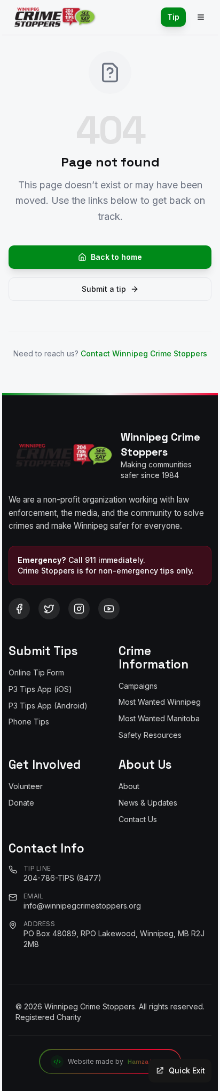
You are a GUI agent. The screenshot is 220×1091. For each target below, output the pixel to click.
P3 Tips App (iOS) (40, 689)
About (129, 786)
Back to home (116, 256)
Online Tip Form (36, 672)
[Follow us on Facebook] (19, 608)
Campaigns (138, 685)
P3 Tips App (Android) (48, 705)
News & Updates (148, 802)
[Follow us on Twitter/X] (49, 608)
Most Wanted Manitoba (159, 718)
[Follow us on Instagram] (79, 608)
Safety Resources (150, 734)
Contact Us (138, 819)
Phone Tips (29, 721)
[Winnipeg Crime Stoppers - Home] (53, 17)
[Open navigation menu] (200, 17)
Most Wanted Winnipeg (160, 701)
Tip (173, 16)
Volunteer (26, 786)
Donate (21, 802)
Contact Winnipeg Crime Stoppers (144, 353)
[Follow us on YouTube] (109, 608)
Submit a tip (104, 288)
